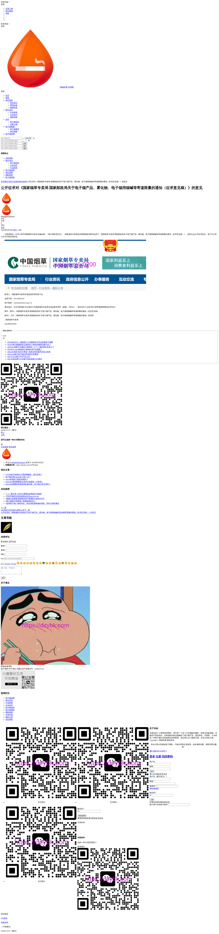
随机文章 (9, 717)
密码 (151, 766)
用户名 (152, 762)
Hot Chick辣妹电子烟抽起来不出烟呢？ (24, 349)
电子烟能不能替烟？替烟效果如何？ (21, 501)
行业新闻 (13, 112)
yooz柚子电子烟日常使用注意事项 (22, 354)
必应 (24, 143)
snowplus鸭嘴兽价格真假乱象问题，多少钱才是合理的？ (28, 484)
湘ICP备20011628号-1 (158, 751)
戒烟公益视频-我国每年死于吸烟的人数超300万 (25, 499)
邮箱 (3, 550)
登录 (152, 756)
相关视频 (9, 11)
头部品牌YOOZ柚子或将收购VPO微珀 (24, 359)
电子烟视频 (10, 127)
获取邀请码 (154, 788)
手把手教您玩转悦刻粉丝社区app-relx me (22, 496)
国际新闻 (9, 175)
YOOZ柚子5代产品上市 (18, 357)
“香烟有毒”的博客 (66, 87)
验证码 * (153, 793)
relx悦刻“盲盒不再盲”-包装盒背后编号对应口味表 (29, 352)
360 (24, 146)
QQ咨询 (4, 918)
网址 (3, 554)
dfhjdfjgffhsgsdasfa (18, 463)
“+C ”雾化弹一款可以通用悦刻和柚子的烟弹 (24, 494)
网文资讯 (9, 161)
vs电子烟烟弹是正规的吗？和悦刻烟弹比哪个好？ (29, 345)
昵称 (3, 546)
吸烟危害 (13, 108)
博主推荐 (9, 173)
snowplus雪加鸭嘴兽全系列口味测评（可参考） (24, 482)
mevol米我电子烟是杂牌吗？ (16, 479)
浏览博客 (9, 158)
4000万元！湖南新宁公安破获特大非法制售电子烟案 (30, 342)
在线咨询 (4, 922)
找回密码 (167, 756)
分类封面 (9, 715)
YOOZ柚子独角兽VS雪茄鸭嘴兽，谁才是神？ (23, 475)
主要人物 (9, 9)
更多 (3, 228)
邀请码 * (153, 786)
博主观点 (13, 103)
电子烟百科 (14, 122)
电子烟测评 (10, 177)
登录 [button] (3, 4)
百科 (7, 120)
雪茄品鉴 (13, 105)
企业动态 (13, 115)
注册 (158, 756)
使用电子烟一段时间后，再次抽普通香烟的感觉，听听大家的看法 (32, 503)
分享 (3, 435)
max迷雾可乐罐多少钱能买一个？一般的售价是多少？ (30, 347)
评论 (15, 230)
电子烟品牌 (10, 170)
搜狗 (24, 148)
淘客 (7, 13)
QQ (2, 558)
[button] (109, 91)
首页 (7, 96)
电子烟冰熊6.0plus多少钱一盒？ (18, 477)
